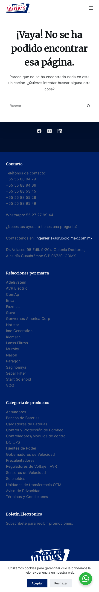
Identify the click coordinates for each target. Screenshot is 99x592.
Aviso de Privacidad (23, 490)
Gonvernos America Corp (28, 318)
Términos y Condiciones (27, 496)
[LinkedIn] (60, 131)
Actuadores (16, 412)
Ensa (10, 300)
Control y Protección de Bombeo (35, 430)
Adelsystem (16, 282)
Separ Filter (16, 373)
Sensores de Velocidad (26, 472)
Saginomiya (16, 367)
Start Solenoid (18, 379)
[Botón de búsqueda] (88, 105)
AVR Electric (16, 288)
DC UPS (13, 442)
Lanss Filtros (17, 343)
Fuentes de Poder (21, 448)
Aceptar (37, 583)
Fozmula (13, 306)
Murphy (12, 349)
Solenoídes (15, 478)
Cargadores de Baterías (26, 424)
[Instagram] (49, 131)
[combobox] (45, 105)
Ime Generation (19, 330)
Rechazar (60, 583)
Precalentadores (20, 460)
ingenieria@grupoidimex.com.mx (64, 238)
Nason (11, 355)
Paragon (13, 361)
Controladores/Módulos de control (36, 436)
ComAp (12, 294)
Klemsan (13, 337)
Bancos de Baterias (22, 418)
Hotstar (12, 324)
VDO (10, 385)
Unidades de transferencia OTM (33, 484)
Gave (10, 312)
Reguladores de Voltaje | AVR (31, 466)
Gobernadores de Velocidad (30, 454)
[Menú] (91, 8)
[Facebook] (39, 131)
